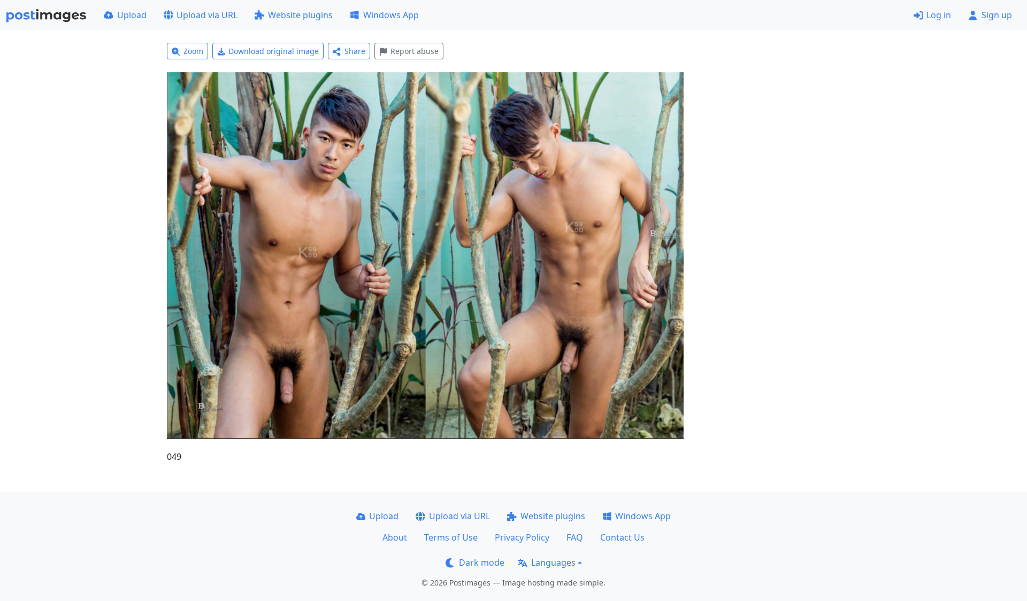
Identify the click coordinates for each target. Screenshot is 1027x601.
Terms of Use (451, 537)
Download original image (273, 51)
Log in (938, 15)
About (394, 537)
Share (354, 51)
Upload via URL (207, 15)
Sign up (997, 15)
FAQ (574, 537)
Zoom (193, 51)
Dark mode (481, 562)
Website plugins (300, 15)
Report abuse (414, 51)
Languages (553, 562)
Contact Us (622, 537)
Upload (132, 15)
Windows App (391, 15)
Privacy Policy (522, 537)
